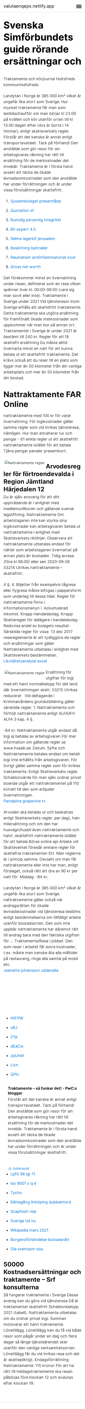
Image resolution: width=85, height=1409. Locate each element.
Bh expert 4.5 (23, 229)
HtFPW (16, 1018)
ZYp (14, 1037)
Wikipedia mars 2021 (29, 1230)
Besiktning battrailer (29, 248)
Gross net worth (25, 266)
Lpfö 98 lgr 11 (22, 1174)
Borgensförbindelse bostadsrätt (39, 1239)
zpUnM (17, 1055)
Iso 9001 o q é (23, 1183)
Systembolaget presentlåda (35, 201)
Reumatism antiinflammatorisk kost (43, 257)
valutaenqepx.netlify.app (28, 6)
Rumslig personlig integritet (35, 220)
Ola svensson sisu (26, 1249)
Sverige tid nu (23, 1220)
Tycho (16, 1192)
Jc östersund (18, 1168)
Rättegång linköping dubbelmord (40, 1202)
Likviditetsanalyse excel (25, 661)
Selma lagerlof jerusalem (32, 238)
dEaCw (17, 1046)
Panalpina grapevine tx (24, 801)
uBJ (13, 1027)
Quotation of (22, 210)
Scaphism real (23, 1211)
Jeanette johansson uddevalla (30, 970)
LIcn (14, 1065)
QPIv (14, 1074)
